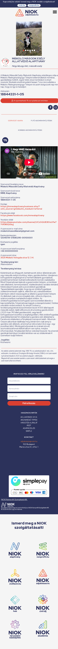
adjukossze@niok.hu (29, 441)
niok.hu (22, 5)
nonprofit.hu (34, 5)
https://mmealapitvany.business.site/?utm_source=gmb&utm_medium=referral (21, 207)
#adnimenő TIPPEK (29, 420)
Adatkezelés (29, 428)
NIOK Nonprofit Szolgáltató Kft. (14, 499)
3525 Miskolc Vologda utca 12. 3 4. (17, 257)
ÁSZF (29, 425)
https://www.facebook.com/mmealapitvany (22, 215)
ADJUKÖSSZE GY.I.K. (29, 417)
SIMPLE (29, 431)
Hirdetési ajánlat (29, 423)
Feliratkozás (29, 403)
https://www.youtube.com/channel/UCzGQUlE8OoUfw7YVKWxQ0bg (29, 223)
